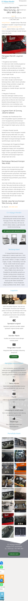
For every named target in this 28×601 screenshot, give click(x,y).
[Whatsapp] (1, 568)
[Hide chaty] (2, 577)
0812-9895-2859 (13, 207)
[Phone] (1, 564)
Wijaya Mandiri (6, 22)
